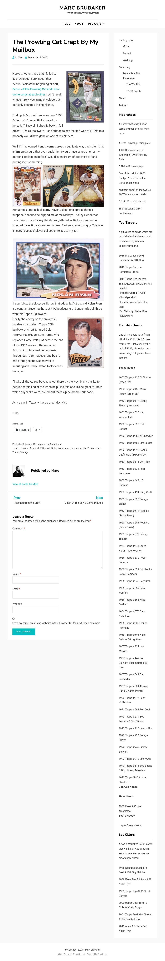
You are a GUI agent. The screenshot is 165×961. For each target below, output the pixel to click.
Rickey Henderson (73, 448)
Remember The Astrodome (47, 444)
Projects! (95, 24)
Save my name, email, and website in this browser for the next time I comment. (56, 623)
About (79, 24)
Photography (126, 40)
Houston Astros (28, 448)
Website (17, 603)
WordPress (102, 954)
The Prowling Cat (91, 448)
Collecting (27, 444)
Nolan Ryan (57, 448)
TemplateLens (79, 954)
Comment (18, 528)
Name (16, 574)
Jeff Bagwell (43, 448)
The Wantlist (133, 84)
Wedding (128, 60)
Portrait (127, 53)
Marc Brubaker (82, 8)
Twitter (123, 105)
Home (66, 24)
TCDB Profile (133, 91)
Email (16, 588)
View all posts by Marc (25, 484)
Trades (15, 452)
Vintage (24, 452)
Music (126, 46)
